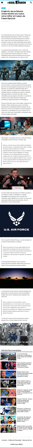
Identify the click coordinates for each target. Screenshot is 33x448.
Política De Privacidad (14, 440)
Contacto (4, 440)
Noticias (3, 8)
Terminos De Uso (27, 440)
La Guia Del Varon (16, 2)
